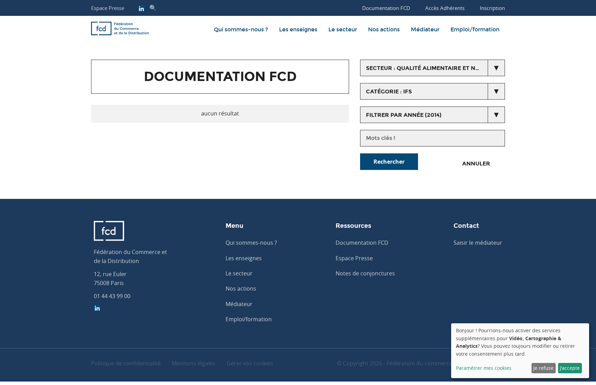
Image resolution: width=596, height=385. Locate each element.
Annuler (476, 163)
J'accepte (570, 368)
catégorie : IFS (389, 91)
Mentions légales (194, 363)
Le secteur (342, 29)
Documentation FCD (362, 242)
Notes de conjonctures (365, 273)
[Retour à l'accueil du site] (120, 30)
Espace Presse (107, 7)
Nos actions (384, 29)
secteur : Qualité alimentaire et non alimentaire (435, 68)
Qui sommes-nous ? (241, 29)
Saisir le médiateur (478, 242)
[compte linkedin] (141, 9)
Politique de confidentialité (126, 363)
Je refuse (543, 368)
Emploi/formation (474, 29)
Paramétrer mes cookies (483, 368)
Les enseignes (298, 29)
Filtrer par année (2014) (403, 115)
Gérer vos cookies (250, 363)
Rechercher (389, 161)
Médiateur (425, 29)
